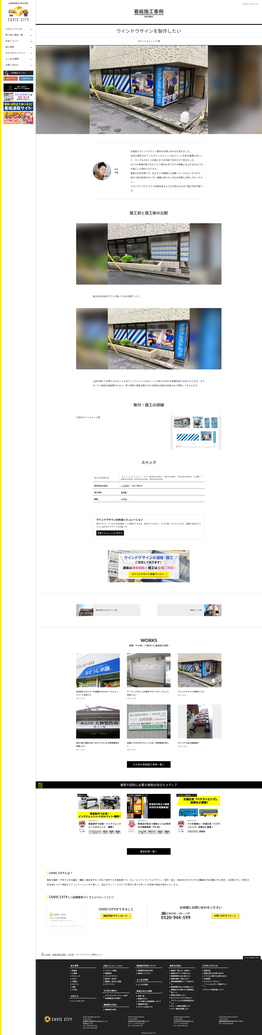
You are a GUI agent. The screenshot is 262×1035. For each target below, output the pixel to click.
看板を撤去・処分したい (180, 979)
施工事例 (9, 47)
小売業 (74, 973)
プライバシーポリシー (212, 981)
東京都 (124, 492)
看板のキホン (143, 999)
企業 (73, 987)
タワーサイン (110, 984)
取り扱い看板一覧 (14, 35)
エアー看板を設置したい (180, 1009)
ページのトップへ (252, 958)
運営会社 (207, 971)
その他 (124, 499)
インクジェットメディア (95, 832)
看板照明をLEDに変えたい (180, 976)
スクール (75, 984)
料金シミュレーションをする (110, 533)
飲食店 (74, 971)
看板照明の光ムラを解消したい (182, 987)
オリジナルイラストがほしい (181, 998)
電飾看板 (167, 832)
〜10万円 (125, 486)
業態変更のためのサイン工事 (106, 610)
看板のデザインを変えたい (181, 973)
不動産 (74, 981)
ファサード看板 (110, 971)
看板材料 (105, 832)
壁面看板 (108, 973)
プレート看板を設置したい (181, 1006)
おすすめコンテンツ (15, 53)
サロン (74, 979)
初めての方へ (11, 78)
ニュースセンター (78, 1001)
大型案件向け (26, 78)
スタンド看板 (142, 832)
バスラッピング (193, 831)
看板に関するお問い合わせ (214, 973)
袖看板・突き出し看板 (113, 981)
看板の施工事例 (59, 954)
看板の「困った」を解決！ (181, 971)
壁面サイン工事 (196, 610)
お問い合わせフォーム (225, 915)
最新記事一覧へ (148, 851)
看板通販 (118, 832)
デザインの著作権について (214, 990)
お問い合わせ (12, 65)
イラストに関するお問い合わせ (215, 976)
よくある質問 (12, 59)
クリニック (76, 976)
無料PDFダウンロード (115, 915)
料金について (12, 41)
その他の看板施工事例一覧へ (149, 764)
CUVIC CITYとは (13, 29)
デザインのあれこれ (145, 1007)
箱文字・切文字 (110, 979)
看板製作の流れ (110, 1010)
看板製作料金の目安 (145, 971)
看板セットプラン (144, 973)
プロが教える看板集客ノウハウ (149, 1001)
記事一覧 (141, 996)
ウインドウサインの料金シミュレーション (119, 519)
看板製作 (111, 832)
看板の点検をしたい (178, 995)
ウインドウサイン (111, 976)
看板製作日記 (143, 1004)
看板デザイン (151, 832)
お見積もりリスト (18, 73)
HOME (47, 954)
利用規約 (207, 979)
